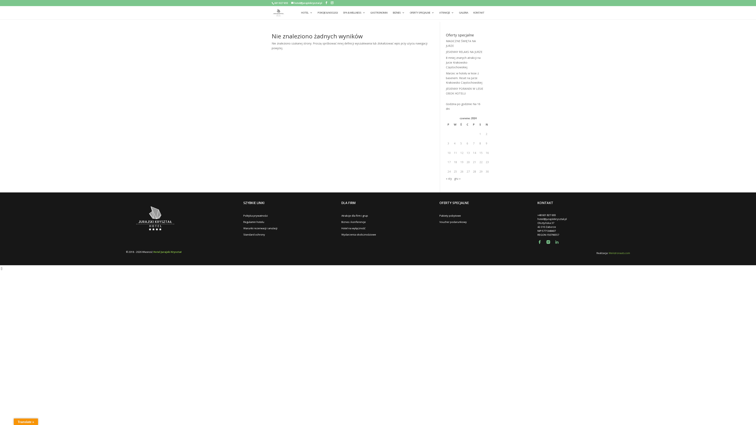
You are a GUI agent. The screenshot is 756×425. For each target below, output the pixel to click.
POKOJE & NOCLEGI (328, 12)
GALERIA (463, 12)
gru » (457, 178)
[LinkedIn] (557, 242)
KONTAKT (478, 12)
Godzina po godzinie (459, 104)
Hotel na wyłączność (353, 228)
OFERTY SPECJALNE (420, 12)
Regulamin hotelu (253, 222)
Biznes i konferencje (353, 222)
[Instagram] (548, 242)
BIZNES (397, 12)
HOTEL (305, 12)
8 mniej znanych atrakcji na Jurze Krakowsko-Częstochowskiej (463, 62)
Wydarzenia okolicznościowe (358, 234)
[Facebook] (539, 242)
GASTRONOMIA (379, 12)
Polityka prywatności (255, 215)
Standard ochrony (254, 234)
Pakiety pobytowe (450, 215)
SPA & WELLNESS (352, 12)
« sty (449, 178)
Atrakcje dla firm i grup (354, 215)
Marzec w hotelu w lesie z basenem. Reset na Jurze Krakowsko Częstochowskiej (464, 78)
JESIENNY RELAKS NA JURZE (464, 52)
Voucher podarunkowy (453, 222)
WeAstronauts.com (619, 253)
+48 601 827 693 (546, 215)
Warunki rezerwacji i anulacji (260, 228)
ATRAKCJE (444, 12)
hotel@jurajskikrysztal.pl (552, 219)
